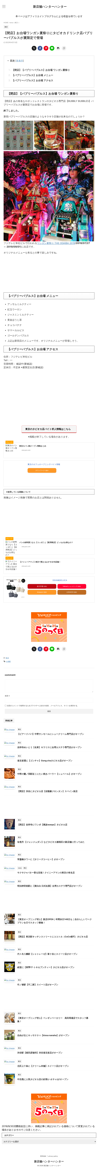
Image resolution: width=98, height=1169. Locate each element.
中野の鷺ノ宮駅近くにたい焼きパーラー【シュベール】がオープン (49, 774)
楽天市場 (40, 586)
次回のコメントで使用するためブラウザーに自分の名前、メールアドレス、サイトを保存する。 (43, 706)
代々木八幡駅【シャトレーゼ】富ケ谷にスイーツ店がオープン (47, 954)
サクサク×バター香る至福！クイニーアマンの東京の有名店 (46, 872)
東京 (7, 658)
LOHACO (70, 592)
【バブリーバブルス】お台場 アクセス (32, 80)
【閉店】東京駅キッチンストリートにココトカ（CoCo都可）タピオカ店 (52, 936)
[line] (52, 48)
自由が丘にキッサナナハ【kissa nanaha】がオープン (43, 1035)
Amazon (40, 592)
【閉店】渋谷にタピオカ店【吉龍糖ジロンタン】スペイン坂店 (47, 791)
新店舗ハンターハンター (50, 6)
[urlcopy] (64, 48)
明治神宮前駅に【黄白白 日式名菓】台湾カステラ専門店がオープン (49, 886)
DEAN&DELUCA (60, 580)
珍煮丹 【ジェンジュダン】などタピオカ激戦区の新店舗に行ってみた (50, 842)
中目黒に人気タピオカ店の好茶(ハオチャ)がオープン (42, 1079)
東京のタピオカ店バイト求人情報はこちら (48, 429)
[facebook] (40, 48)
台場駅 (8, 661)
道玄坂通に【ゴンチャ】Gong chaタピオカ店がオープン (44, 760)
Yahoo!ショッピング (70, 586)
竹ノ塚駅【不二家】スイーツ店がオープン (37, 984)
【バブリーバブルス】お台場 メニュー (32, 75)
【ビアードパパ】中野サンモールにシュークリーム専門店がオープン (50, 734)
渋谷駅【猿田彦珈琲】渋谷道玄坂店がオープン (40, 1052)
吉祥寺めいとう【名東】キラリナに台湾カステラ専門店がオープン (49, 747)
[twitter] (34, 48)
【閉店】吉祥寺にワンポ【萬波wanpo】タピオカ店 (42, 824)
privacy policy (53, 1156)
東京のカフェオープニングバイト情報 (44, 464)
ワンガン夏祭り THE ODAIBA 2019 (56, 243)
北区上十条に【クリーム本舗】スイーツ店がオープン (43, 1066)
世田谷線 (43, 1156)
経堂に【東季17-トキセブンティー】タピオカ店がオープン (45, 967)
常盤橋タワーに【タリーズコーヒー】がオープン (41, 859)
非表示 (19, 60)
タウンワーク (40, 470)
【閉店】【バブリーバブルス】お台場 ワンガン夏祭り (41, 70)
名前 (7, 696)
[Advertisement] (49, 273)
